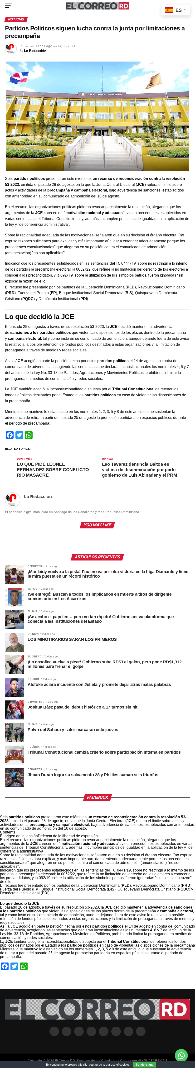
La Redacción (35, 51)
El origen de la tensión (19, 836)
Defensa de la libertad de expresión (68, 836)
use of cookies (120, 1064)
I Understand (144, 1064)
